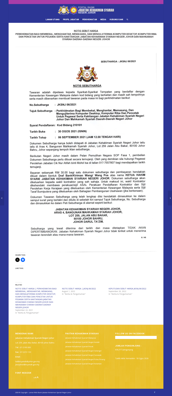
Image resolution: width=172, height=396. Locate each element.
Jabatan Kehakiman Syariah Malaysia (80, 338)
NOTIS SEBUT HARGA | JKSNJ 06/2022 (79, 288)
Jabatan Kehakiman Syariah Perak (79, 346)
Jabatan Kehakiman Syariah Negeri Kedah (82, 342)
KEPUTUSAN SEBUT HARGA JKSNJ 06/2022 (127, 288)
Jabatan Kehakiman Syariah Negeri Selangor (83, 351)
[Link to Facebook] (158, 2)
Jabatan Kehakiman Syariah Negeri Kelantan (83, 363)
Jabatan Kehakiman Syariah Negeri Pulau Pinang (85, 359)
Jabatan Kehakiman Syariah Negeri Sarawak (83, 355)
